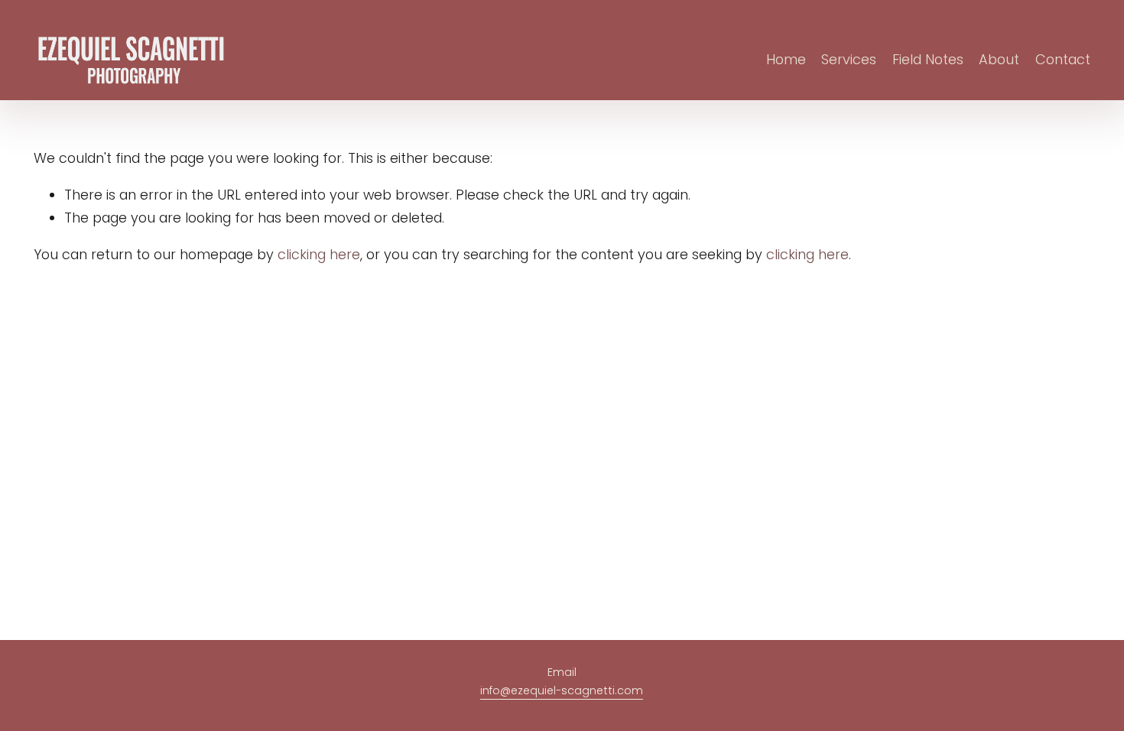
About (999, 59)
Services (848, 59)
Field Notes (927, 59)
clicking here (319, 254)
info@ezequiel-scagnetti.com (561, 690)
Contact (1062, 59)
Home (786, 59)
